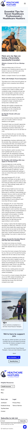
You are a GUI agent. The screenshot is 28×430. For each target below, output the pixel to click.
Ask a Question (12, 357)
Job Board (3, 402)
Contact (3, 411)
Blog (2, 392)
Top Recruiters (5, 408)
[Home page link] (10, 3)
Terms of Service (17, 405)
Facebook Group (5, 405)
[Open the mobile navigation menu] (25, 3)
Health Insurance (6, 386)
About (2, 389)
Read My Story (14, 361)
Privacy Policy (16, 402)
